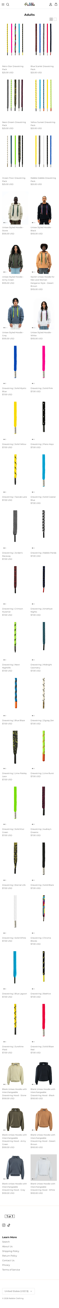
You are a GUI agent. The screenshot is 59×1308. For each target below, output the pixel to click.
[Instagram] (3, 1225)
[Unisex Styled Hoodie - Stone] (15, 208)
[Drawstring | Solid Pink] (44, 365)
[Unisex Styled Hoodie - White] (44, 313)
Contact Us (8, 1260)
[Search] (9, 4)
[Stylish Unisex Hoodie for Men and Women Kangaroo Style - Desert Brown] (44, 257)
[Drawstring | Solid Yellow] (15, 421)
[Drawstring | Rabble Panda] (44, 530)
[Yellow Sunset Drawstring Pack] (44, 99)
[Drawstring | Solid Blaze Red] (44, 1024)
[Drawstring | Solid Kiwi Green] (15, 806)
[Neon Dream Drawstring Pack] (15, 99)
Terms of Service (11, 1269)
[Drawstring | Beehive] (44, 971)
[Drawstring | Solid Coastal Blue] (44, 474)
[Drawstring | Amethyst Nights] (44, 586)
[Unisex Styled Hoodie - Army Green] (15, 257)
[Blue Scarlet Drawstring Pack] (44, 43)
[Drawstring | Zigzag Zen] (44, 698)
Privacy (6, 1265)
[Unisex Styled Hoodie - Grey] (15, 313)
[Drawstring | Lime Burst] (44, 750)
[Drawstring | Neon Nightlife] (15, 642)
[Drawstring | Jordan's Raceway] (15, 530)
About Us (7, 1246)
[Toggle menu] (3, 4)
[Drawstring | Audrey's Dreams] (44, 806)
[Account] (50, 4)
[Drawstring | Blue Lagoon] (15, 971)
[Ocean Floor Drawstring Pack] (15, 155)
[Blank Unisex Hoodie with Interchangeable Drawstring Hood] (15, 1073)
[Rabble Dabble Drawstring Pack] (44, 155)
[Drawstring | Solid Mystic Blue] (15, 365)
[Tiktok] (8, 1225)
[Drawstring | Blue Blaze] (15, 698)
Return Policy (9, 1255)
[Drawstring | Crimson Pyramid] (15, 586)
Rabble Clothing (16, 1298)
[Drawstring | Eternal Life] (15, 862)
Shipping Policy (10, 1251)
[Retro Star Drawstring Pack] (15, 43)
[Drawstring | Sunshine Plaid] (15, 1024)
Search (6, 1241)
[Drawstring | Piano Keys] (44, 421)
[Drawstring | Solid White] (15, 915)
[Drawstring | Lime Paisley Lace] (15, 750)
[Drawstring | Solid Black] (44, 862)
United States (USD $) (17, 1291)
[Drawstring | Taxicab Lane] (15, 474)
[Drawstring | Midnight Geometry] (44, 642)
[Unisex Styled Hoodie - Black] (44, 208)
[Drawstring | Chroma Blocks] (44, 915)
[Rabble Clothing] (29, 4)
